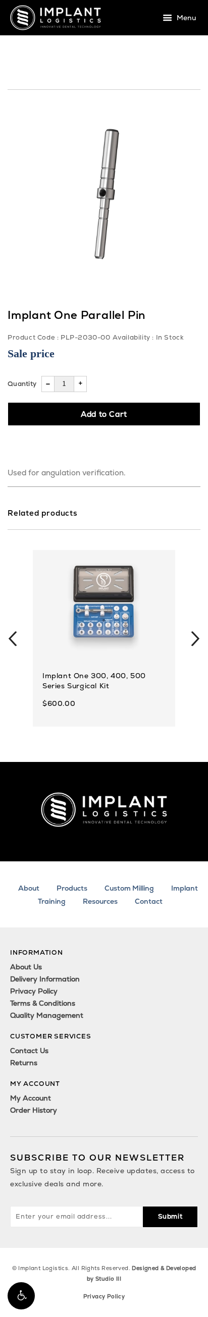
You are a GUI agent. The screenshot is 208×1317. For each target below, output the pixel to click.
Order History (33, 1110)
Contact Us (29, 1050)
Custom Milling (129, 888)
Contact (149, 901)
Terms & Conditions (42, 1003)
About (28, 888)
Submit (170, 1216)
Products (72, 888)
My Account (30, 1098)
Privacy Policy (34, 991)
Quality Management (46, 1015)
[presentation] (13, 638)
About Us (26, 966)
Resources (100, 901)
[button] (21, 1295)
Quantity (22, 383)
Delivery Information (45, 978)
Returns (23, 1062)
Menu (185, 18)
